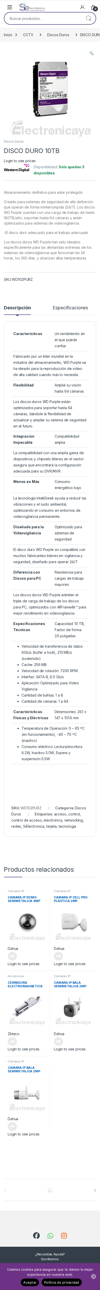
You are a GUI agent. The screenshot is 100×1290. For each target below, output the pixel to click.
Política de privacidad (61, 1282)
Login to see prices (20, 161)
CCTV (28, 35)
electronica (53, 820)
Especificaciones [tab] (70, 308)
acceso (60, 814)
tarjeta (51, 826)
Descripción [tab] (17, 308)
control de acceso (26, 820)
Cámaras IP (16, 891)
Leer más (12, 956)
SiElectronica (33, 826)
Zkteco (13, 1034)
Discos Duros (58, 35)
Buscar (88, 18)
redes (16, 826)
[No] (93, 1276)
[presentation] (95, 1190)
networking (73, 820)
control (74, 814)
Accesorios (16, 976)
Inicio (8, 35)
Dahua (13, 948)
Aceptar (29, 1282)
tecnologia (67, 826)
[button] (91, 53)
